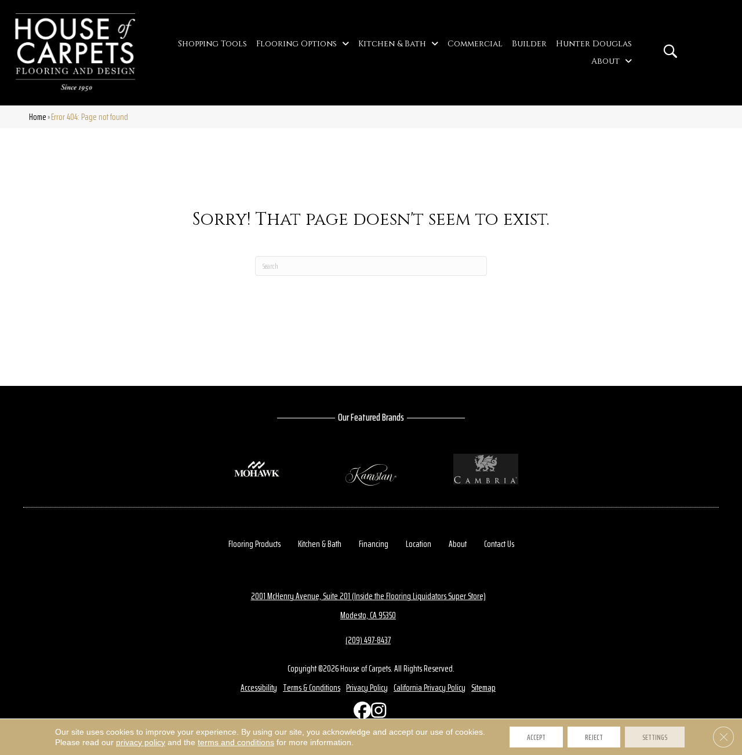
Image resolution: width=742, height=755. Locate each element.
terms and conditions (236, 742)
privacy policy (140, 742)
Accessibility (259, 687)
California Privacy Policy (429, 687)
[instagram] (377, 713)
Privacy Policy (367, 687)
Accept (536, 737)
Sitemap (483, 687)
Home (37, 117)
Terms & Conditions (311, 687)
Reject (594, 737)
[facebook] (359, 713)
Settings (654, 737)
